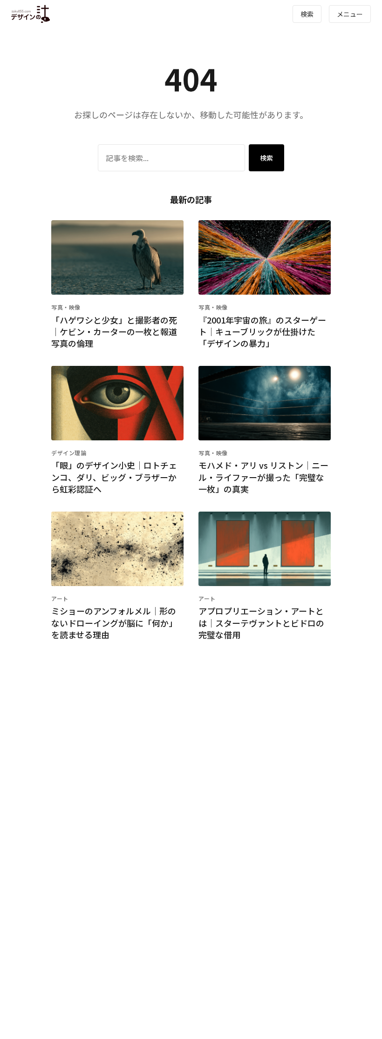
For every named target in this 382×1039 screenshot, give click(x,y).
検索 (307, 14)
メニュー (350, 14)
